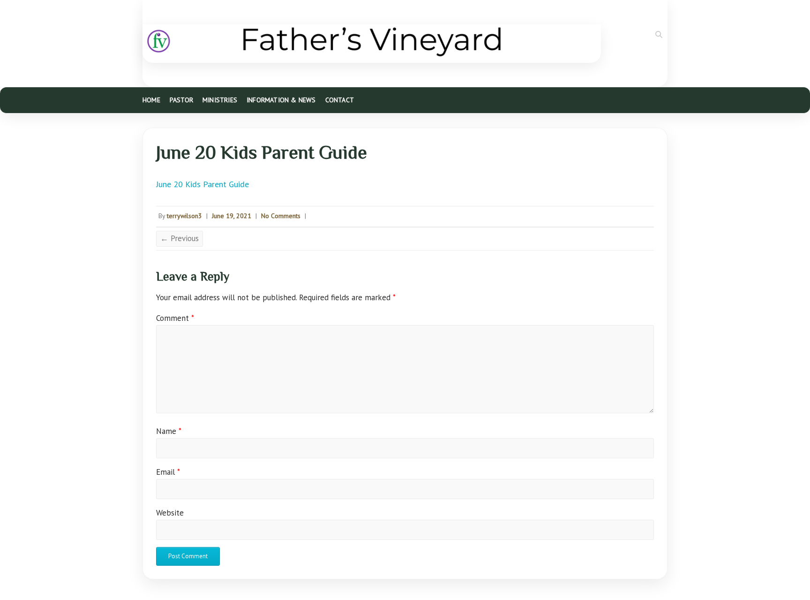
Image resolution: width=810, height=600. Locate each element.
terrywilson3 (184, 216)
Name (168, 431)
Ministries (219, 100)
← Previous (179, 238)
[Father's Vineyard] (371, 43)
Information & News (281, 100)
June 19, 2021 (231, 216)
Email (168, 472)
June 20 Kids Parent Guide (202, 184)
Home (151, 100)
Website (170, 513)
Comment (175, 318)
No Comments (280, 216)
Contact (339, 100)
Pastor (181, 100)
